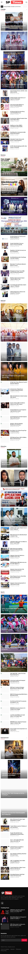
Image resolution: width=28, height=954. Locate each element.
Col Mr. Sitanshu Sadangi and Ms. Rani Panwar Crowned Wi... (18, 147)
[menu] (1, 2)
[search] (26, 2)
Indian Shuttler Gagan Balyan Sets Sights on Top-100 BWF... (14, 609)
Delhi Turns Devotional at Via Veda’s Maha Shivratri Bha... (13, 376)
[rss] (2, 903)
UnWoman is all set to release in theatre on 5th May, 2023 (17, 910)
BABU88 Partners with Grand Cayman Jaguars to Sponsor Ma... (18, 722)
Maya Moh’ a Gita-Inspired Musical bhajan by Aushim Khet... (14, 754)
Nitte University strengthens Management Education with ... (16, 549)
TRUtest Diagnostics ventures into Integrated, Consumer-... (17, 292)
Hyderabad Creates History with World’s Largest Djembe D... (17, 140)
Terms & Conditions (5, 949)
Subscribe (24, 940)
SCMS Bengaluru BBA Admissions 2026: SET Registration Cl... (14, 502)
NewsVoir (12, 949)
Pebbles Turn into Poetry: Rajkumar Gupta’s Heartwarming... (13, 317)
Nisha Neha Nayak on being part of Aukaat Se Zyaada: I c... (18, 917)
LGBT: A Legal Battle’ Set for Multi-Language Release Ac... (17, 861)
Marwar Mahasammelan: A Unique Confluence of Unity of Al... (11, 337)
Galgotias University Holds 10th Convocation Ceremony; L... (17, 570)
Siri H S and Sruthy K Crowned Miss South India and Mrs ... (13, 46)
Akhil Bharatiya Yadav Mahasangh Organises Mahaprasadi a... (14, 26)
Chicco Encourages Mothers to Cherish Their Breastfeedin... (17, 105)
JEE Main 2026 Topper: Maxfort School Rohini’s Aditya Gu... (18, 528)
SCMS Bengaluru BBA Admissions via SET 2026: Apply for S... (18, 563)
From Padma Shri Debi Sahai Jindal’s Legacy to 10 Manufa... (18, 285)
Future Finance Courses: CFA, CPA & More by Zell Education (18, 577)
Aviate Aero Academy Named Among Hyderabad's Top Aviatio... (12, 483)
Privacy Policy (4, 950)
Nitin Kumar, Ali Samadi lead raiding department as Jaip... (11, 628)
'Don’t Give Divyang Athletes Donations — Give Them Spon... (14, 65)
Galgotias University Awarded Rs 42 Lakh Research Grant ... (18, 584)
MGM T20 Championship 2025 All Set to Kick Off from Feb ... (18, 695)
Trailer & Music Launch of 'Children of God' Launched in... (18, 827)
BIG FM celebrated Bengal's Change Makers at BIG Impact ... (13, 85)
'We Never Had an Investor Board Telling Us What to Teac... (17, 278)
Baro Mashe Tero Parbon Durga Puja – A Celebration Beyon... (18, 431)
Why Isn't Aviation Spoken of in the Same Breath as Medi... (13, 463)
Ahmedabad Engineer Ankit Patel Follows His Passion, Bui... (17, 875)
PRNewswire (18, 949)
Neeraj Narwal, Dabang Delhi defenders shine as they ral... (14, 648)
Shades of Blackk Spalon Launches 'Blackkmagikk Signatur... (11, 191)
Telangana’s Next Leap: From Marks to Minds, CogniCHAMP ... (18, 542)
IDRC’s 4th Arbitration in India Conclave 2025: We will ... (18, 396)
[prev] (24, 6)
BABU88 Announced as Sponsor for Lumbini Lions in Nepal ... (17, 709)
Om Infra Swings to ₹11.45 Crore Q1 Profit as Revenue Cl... (17, 237)
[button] (26, 9)
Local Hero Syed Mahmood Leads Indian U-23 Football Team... (17, 715)
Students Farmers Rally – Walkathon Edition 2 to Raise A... (13, 356)
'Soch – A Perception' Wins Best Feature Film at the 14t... (17, 840)
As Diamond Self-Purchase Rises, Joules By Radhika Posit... (17, 112)
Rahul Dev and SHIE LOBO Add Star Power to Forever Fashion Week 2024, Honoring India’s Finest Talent (12, 6)
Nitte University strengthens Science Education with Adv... (12, 522)
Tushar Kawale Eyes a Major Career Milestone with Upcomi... (17, 868)
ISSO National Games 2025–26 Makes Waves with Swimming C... (18, 438)
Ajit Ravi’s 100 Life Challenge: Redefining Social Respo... (16, 424)
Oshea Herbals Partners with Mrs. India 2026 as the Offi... (18, 91)
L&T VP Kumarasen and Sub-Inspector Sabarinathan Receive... (18, 417)
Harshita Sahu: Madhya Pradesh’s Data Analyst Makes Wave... (18, 119)
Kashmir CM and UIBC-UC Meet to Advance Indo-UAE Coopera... (17, 403)
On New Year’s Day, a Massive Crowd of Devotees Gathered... (18, 383)
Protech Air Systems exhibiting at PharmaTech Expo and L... (11, 230)
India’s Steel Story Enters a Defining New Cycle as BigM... (12, 211)
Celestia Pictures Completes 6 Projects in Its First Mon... (16, 847)
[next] (26, 6)
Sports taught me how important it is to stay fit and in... (18, 729)
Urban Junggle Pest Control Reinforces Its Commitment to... (13, 172)
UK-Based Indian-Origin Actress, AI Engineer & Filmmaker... (17, 98)
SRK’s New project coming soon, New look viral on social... (17, 925)
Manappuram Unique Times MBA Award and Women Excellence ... (17, 272)
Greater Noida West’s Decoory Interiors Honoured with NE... (16, 244)
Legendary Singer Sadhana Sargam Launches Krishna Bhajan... (11, 774)
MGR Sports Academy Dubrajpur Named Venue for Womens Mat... (17, 688)
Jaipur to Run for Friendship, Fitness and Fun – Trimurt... (14, 667)
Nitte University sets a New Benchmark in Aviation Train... (18, 535)
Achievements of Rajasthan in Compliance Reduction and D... (16, 390)
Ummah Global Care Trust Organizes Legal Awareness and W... (18, 410)
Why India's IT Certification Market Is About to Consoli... (18, 265)
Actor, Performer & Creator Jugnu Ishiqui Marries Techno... (17, 820)
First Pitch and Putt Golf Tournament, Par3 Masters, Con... (18, 702)
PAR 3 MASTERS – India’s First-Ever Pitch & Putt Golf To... (18, 674)
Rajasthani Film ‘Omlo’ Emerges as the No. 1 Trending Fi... (13, 794)
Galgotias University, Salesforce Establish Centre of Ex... (17, 556)
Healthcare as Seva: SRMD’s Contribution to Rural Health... (16, 126)
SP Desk (3, 48)
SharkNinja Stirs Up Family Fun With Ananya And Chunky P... (18, 133)
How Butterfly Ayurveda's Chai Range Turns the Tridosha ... (18, 258)
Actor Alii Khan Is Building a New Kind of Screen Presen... (18, 854)
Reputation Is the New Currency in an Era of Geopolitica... (18, 251)
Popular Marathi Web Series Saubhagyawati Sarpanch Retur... (17, 833)
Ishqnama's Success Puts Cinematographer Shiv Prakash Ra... (13, 813)
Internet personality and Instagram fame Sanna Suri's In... (17, 681)
